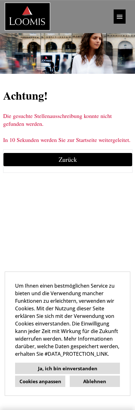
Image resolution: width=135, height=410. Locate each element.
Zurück (68, 159)
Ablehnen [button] (94, 381)
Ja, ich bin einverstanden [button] (67, 368)
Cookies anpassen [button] (40, 381)
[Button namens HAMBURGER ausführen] (120, 16)
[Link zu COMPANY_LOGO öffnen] (27, 16)
